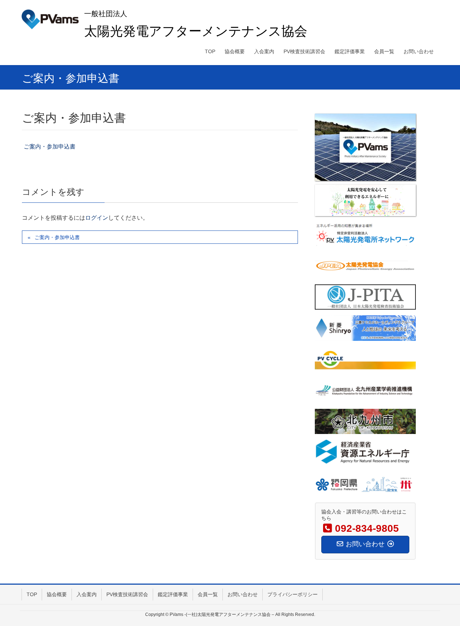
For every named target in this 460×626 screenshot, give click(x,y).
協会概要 (57, 594)
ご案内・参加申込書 (49, 146)
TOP (32, 594)
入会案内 (87, 594)
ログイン (96, 218)
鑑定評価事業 (173, 594)
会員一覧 (208, 594)
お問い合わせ (242, 594)
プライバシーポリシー (292, 594)
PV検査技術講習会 (127, 594)
